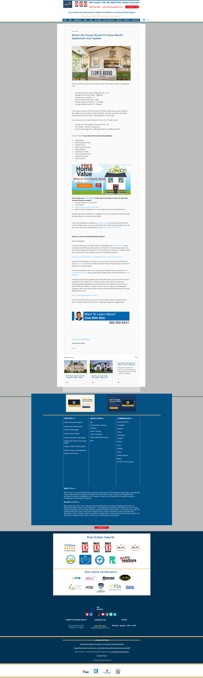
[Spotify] (111, 614)
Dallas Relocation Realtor (78, 343)
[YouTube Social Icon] (103, 614)
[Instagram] (99, 614)
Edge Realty (124, 652)
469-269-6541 (95, 7)
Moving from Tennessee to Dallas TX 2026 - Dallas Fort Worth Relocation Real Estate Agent (127, 364)
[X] (95, 614)
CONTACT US (100, 620)
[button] (70, 20)
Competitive (115, 652)
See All (137, 357)
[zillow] (91, 614)
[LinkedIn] (114, 614)
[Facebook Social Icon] (107, 614)
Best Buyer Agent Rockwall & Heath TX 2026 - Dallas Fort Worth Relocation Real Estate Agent (75, 376)
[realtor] (87, 614)
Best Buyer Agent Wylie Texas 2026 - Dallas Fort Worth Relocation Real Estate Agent (100, 376)
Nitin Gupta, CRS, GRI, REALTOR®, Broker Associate (114, 2)
